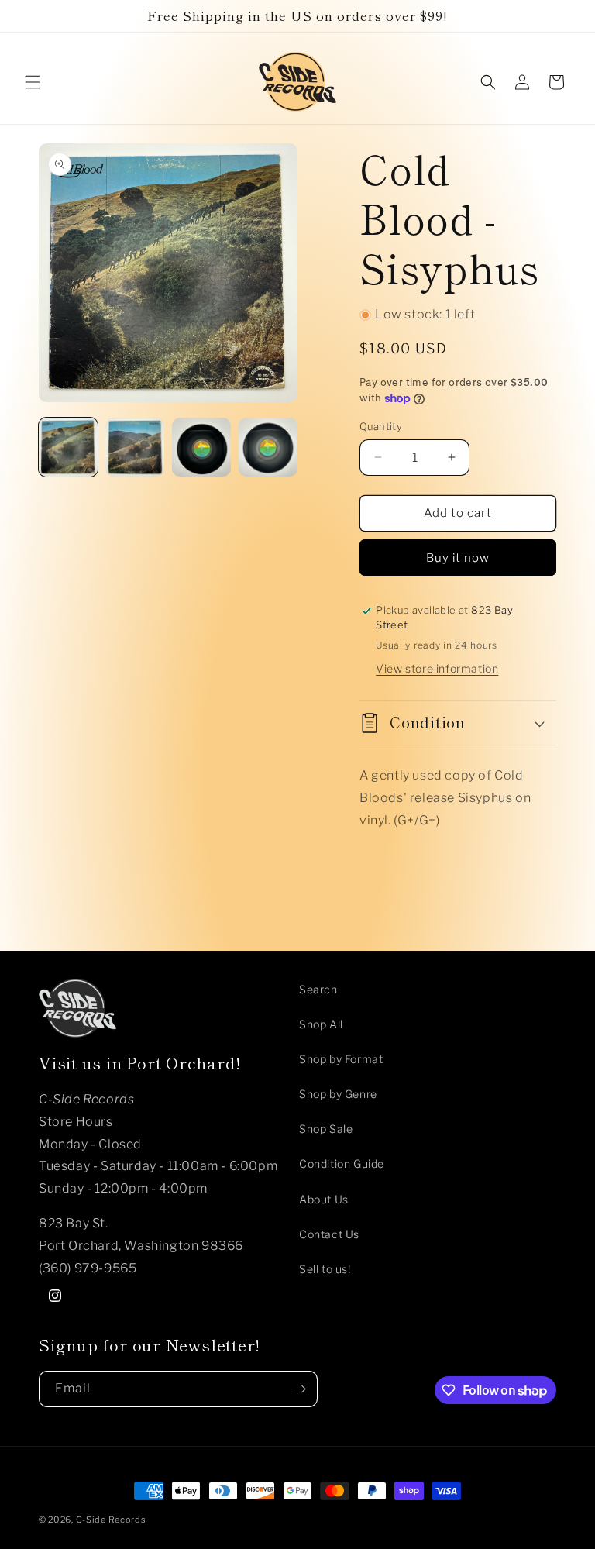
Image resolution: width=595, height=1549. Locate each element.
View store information (437, 668)
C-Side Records (111, 1519)
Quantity (380, 426)
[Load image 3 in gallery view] (201, 447)
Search (318, 989)
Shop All (321, 1024)
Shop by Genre (338, 1093)
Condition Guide (341, 1163)
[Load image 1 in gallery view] (68, 447)
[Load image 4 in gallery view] (268, 447)
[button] (32, 82)
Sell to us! (325, 1268)
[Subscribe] (300, 1389)
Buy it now (458, 558)
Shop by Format (341, 1058)
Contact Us (329, 1234)
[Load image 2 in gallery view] (134, 447)
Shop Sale (326, 1128)
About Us (324, 1199)
